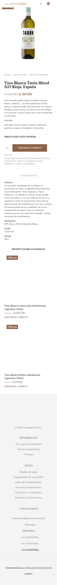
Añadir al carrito (30, 148)
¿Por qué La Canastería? (28, 444)
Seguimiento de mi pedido (29, 477)
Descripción (29, 175)
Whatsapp (30, 524)
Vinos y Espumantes (25, 164)
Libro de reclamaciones (28, 482)
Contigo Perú (19, 75)
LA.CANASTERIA (30, 537)
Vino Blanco (37, 159)
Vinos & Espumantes (38, 75)
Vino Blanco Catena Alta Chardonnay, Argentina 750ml (25, 307)
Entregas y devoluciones (28, 497)
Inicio (7, 75)
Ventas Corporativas (28, 449)
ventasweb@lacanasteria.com (28, 518)
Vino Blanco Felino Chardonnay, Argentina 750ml (22, 377)
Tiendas (28, 454)
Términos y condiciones (28, 492)
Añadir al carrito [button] (16, 317)
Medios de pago (28, 472)
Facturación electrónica (28, 487)
